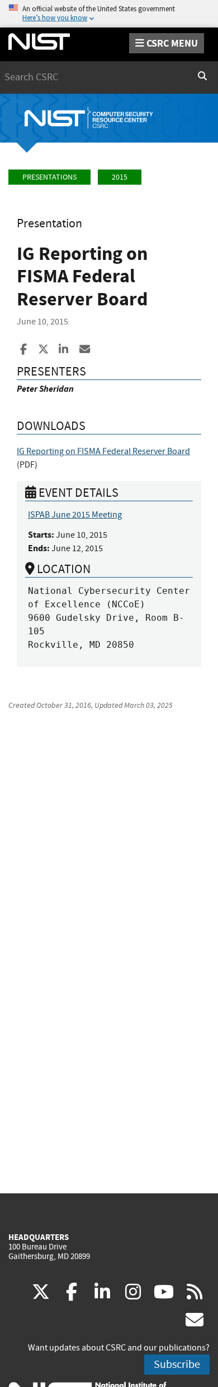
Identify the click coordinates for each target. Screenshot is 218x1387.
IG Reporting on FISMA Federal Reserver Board (103, 451)
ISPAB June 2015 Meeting (75, 514)
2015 (119, 177)
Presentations (49, 177)
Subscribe (177, 1364)
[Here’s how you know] (109, 14)
